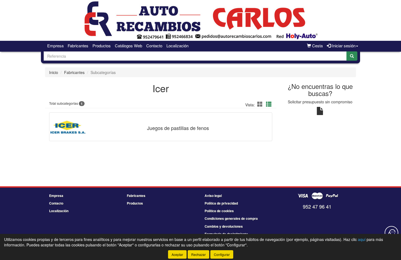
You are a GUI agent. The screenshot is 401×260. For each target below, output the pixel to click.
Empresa (55, 45)
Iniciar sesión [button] (343, 45)
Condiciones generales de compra (231, 218)
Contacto (154, 45)
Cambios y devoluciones (224, 226)
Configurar (222, 254)
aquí (362, 239)
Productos (101, 45)
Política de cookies (219, 210)
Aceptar (177, 254)
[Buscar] (351, 56)
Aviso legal (213, 195)
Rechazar (198, 254)
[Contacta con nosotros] (391, 233)
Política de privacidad (221, 203)
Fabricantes (78, 45)
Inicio (53, 72)
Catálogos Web (128, 45)
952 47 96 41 (317, 206)
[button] (260, 104)
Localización (177, 45)
